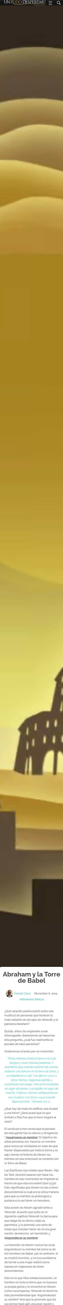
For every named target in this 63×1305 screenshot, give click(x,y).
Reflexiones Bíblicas (32, 999)
